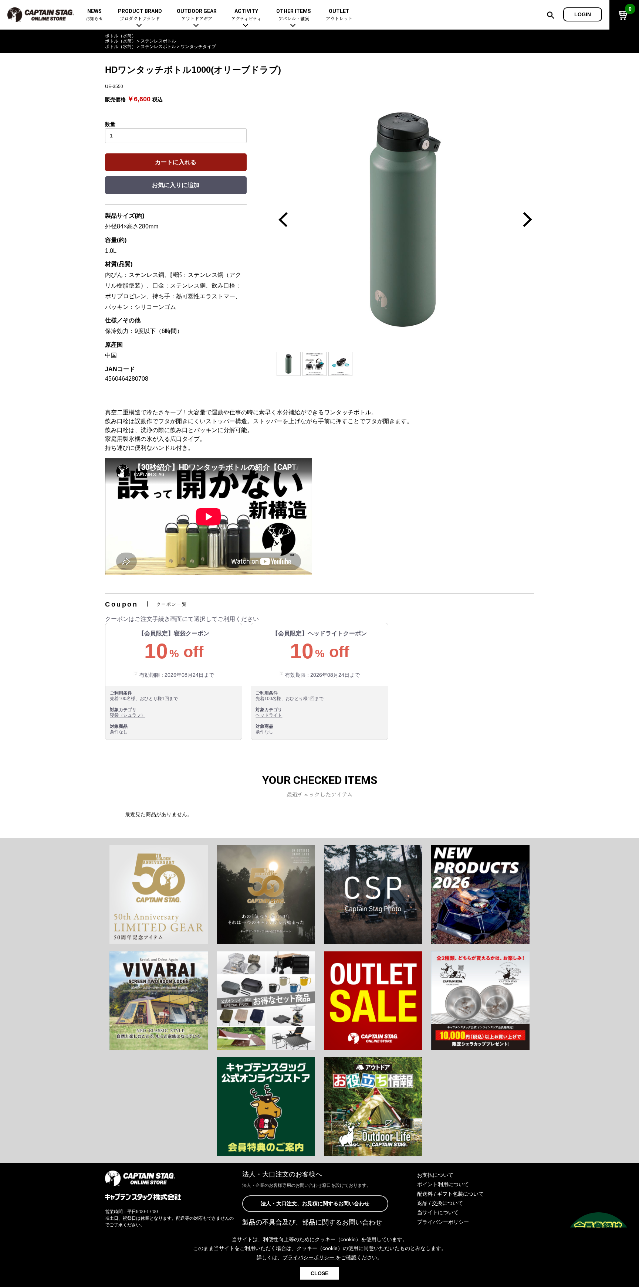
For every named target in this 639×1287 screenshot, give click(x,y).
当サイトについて (438, 1212)
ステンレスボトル (158, 41)
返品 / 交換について (440, 1203)
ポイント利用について (443, 1184)
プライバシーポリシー (443, 1222)
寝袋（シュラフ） (127, 715)
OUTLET (339, 15)
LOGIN (582, 14)
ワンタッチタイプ (198, 46)
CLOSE (319, 1273)
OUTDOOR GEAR (197, 15)
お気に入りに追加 (175, 185)
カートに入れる (175, 162)
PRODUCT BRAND (140, 15)
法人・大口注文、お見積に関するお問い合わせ (315, 1203)
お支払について (435, 1175)
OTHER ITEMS (293, 15)
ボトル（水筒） (120, 35)
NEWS (94, 15)
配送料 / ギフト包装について (450, 1194)
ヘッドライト (269, 715)
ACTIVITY (246, 15)
